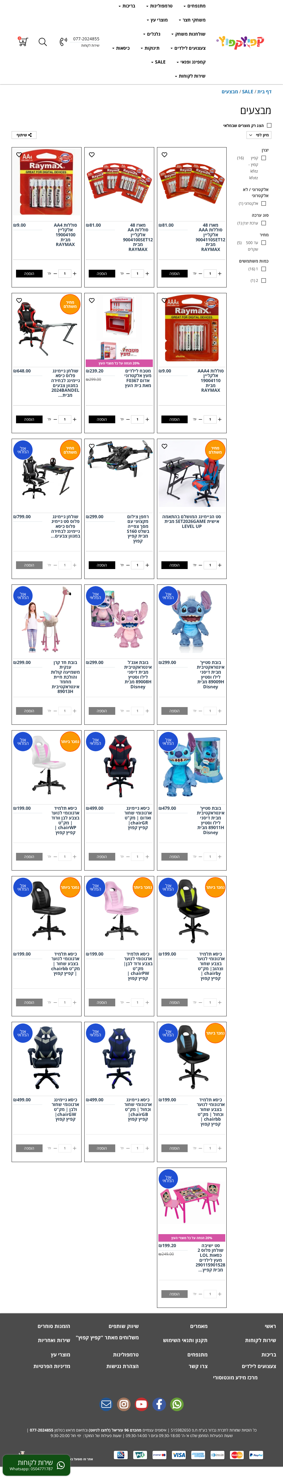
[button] (23, 42)
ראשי (269, 1326)
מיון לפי (262, 134)
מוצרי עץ (159, 20)
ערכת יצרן (247, 223)
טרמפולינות (160, 6)
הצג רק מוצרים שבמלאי (243, 125)
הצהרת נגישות (122, 1366)
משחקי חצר (194, 20)
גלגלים (153, 34)
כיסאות (122, 48)
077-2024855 (41, 1430)
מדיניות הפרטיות (51, 1366)
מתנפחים (196, 6)
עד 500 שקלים (247, 246)
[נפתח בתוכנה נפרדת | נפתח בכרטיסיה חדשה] (106, 1405)
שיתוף (22, 134)
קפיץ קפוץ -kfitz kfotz (247, 167)
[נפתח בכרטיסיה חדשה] (159, 1405)
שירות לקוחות (192, 76)
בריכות (128, 6)
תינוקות (151, 48)
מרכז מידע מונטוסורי (235, 1377)
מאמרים (198, 1326)
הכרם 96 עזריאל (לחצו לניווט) (114, 1430)
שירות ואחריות (53, 1340)
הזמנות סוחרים (53, 1326)
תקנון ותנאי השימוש (185, 1340)
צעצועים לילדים (189, 48)
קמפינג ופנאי (192, 62)
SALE (160, 62)
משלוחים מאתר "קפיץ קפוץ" (107, 1337)
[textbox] (141, 1430)
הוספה (174, 273)
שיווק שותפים (123, 1326)
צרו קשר (197, 1366)
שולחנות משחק (190, 34)
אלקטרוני (248, 203)
